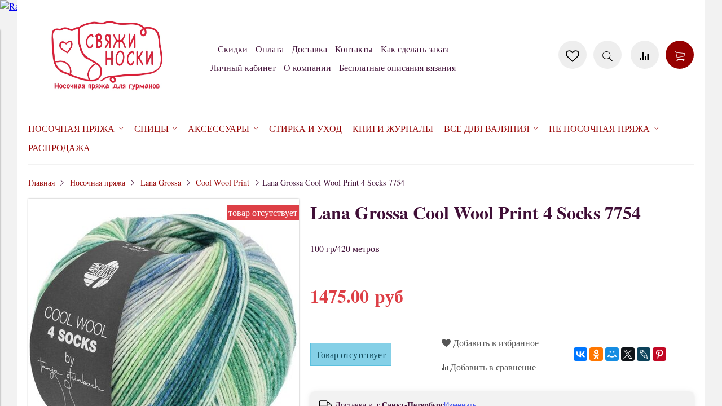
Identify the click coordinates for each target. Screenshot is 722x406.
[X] (628, 354)
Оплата (270, 49)
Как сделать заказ (414, 49)
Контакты (354, 49)
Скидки (233, 49)
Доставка (309, 49)
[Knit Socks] (107, 92)
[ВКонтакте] (580, 354)
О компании (307, 67)
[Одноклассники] (596, 354)
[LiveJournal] (643, 354)
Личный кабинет (243, 67)
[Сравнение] (645, 55)
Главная (41, 182)
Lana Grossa (160, 182)
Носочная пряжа (97, 182)
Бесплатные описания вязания (397, 67)
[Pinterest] (659, 354)
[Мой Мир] (612, 354)
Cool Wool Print (222, 182)
